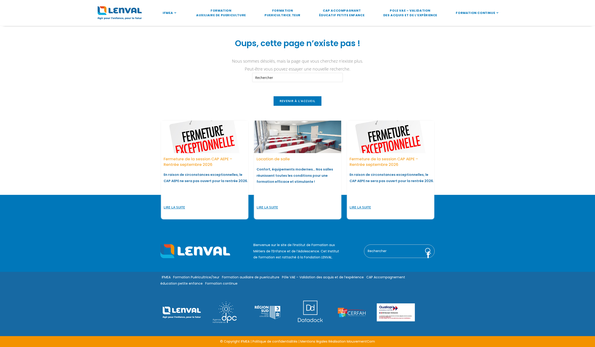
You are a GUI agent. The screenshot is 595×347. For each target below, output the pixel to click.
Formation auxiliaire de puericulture (250, 277)
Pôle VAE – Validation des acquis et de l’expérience (323, 277)
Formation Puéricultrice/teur (196, 277)
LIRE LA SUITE (174, 207)
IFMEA (166, 277)
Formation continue (221, 283)
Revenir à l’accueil (298, 101)
